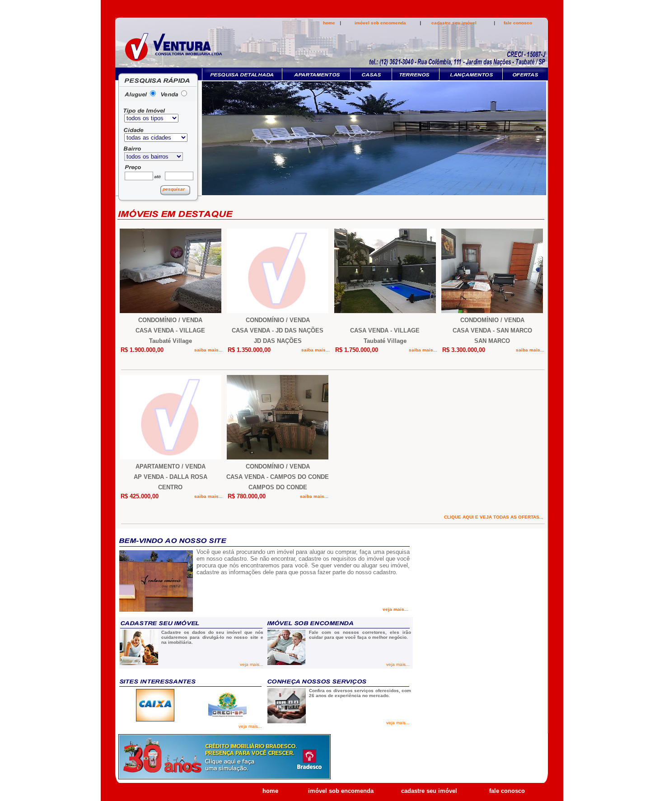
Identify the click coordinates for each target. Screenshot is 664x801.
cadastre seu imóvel (454, 22)
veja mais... (396, 609)
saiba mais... (209, 349)
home (329, 22)
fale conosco (518, 22)
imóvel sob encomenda (380, 22)
